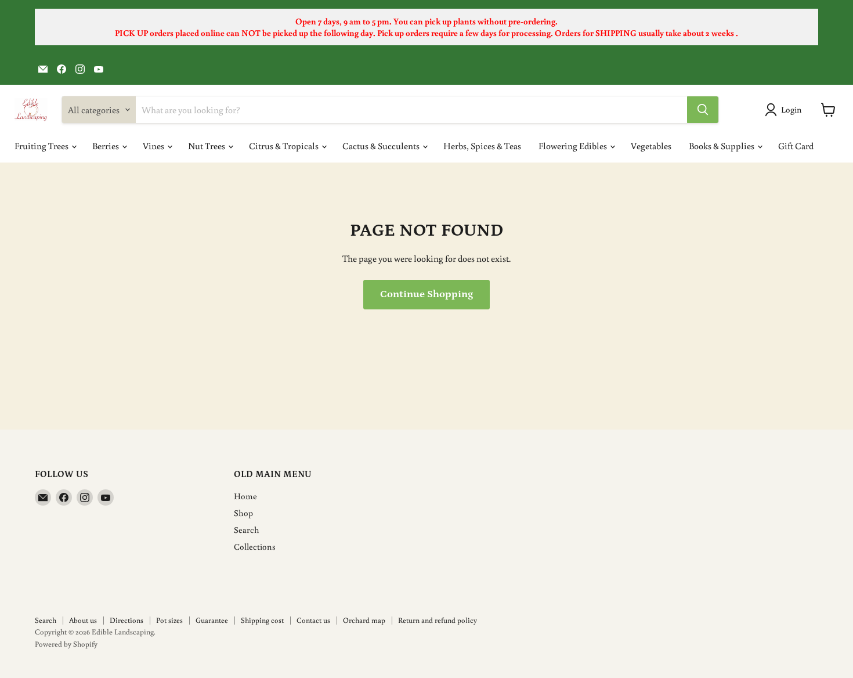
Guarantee (212, 620)
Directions (126, 620)
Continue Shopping (426, 294)
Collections (255, 546)
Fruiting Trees (42, 146)
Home (245, 496)
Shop (243, 512)
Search (246, 529)
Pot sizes (169, 620)
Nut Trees (207, 146)
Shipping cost (262, 620)
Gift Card (796, 146)
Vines (154, 146)
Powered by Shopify (66, 644)
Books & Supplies (722, 146)
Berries (106, 146)
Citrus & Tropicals (284, 146)
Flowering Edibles (573, 146)
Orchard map (364, 620)
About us (83, 620)
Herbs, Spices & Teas (482, 146)
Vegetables (651, 146)
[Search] (702, 109)
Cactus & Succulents (381, 146)
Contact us (313, 620)
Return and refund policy (437, 620)
